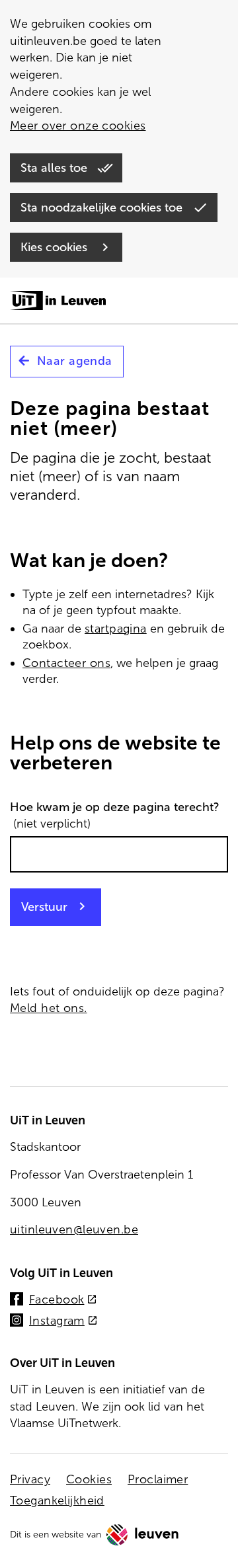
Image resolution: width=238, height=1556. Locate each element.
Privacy (30, 1479)
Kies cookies (55, 247)
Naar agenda (74, 361)
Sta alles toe (55, 168)
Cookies (89, 1479)
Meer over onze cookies (77, 125)
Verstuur (44, 907)
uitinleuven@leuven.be (74, 1229)
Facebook (63, 1300)
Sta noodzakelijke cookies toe (103, 207)
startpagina (116, 628)
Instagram (63, 1321)
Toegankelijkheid (57, 1500)
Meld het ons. (48, 1008)
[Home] (57, 301)
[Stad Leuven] (142, 1534)
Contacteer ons (66, 663)
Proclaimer (158, 1479)
